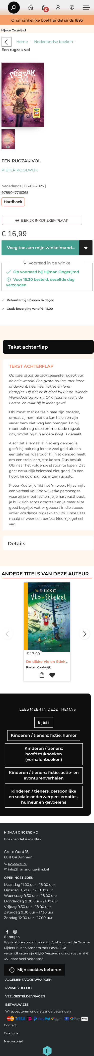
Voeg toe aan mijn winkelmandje (41, 247)
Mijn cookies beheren (38, 969)
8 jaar (43, 722)
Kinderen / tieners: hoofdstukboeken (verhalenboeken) (44, 754)
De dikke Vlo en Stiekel (47, 661)
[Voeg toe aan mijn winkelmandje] (42, 675)
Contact (10, 1025)
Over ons (11, 1033)
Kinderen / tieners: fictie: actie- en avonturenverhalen (44, 775)
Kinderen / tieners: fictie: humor (44, 735)
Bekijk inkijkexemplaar (43, 220)
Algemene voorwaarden (28, 980)
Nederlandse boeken (53, 41)
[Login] (58, 7)
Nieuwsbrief (13, 1041)
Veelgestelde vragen (25, 996)
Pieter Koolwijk (20, 170)
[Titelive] (47, 1050)
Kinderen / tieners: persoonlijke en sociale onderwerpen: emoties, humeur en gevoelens (43, 797)
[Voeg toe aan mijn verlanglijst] (85, 247)
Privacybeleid (18, 988)
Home (22, 41)
